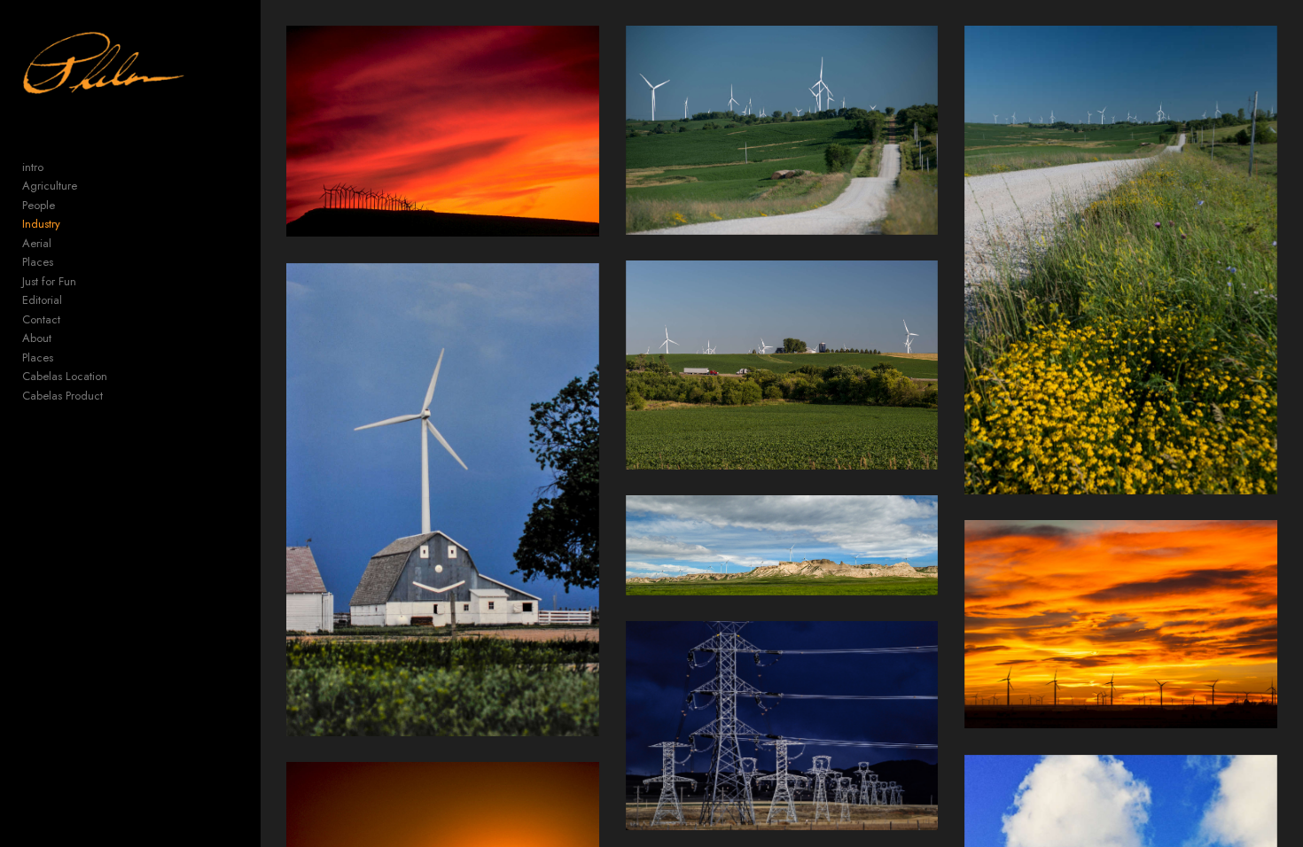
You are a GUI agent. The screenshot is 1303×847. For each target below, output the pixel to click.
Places (37, 261)
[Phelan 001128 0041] (442, 131)
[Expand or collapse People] (67, 205)
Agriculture (49, 185)
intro (32, 167)
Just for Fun (49, 281)
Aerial (36, 243)
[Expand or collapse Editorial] (74, 300)
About (36, 338)
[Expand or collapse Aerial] (63, 244)
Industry (41, 223)
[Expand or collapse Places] (65, 262)
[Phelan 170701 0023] (782, 130)
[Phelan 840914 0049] (782, 725)
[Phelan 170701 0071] (782, 364)
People (38, 205)
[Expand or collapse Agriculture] (89, 186)
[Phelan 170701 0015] (1120, 260)
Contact (41, 319)
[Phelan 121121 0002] (1120, 624)
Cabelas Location (64, 376)
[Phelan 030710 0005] (442, 499)
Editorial (42, 299)
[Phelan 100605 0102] (782, 545)
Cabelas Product (62, 395)
